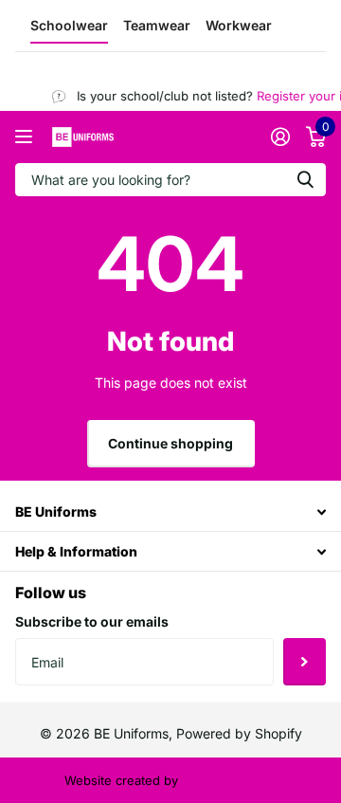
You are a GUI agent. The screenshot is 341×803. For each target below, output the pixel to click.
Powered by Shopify (239, 733)
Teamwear (156, 25)
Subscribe (304, 661)
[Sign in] (280, 136)
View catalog (26, 137)
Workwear (239, 25)
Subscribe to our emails (92, 621)
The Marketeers (229, 780)
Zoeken (305, 179)
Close (170, 511)
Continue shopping (170, 443)
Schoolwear (69, 25)
